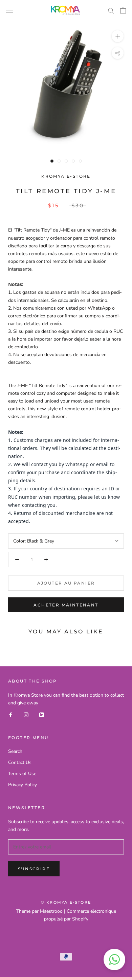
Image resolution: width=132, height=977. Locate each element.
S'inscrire (34, 868)
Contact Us (19, 762)
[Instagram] (26, 714)
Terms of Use (22, 773)
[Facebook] (10, 714)
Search (15, 751)
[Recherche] (111, 10)
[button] (114, 959)
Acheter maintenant (66, 604)
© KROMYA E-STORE (66, 902)
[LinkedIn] (41, 714)
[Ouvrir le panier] (123, 10)
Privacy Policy (22, 784)
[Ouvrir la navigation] (9, 10)
